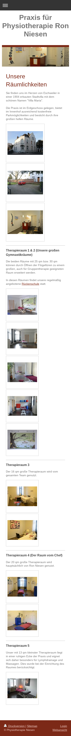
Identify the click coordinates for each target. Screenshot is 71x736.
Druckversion (16, 726)
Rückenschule (30, 283)
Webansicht (59, 729)
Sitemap (32, 726)
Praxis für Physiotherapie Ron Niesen (35, 25)
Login (63, 726)
